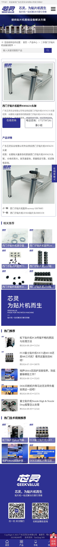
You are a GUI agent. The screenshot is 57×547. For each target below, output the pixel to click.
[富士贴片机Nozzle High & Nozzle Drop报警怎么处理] (9, 405)
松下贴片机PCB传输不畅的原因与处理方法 (37, 339)
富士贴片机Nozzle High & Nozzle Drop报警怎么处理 (37, 403)
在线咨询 (11, 120)
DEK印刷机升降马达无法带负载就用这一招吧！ (37, 388)
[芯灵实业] (8, 9)
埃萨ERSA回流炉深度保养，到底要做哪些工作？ (37, 372)
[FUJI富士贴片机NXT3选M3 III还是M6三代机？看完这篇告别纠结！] (9, 357)
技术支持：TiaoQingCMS (35, 537)
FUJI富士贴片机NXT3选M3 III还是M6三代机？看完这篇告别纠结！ (37, 356)
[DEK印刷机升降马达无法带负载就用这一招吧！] (9, 390)
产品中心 (33, 42)
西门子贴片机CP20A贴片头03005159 (27, 213)
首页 (25, 42)
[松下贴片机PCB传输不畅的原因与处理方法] (9, 342)
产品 (21, 545)
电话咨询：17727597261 (39, 123)
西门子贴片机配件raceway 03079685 (26, 208)
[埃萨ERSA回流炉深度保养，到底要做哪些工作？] (9, 375)
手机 (36, 545)
